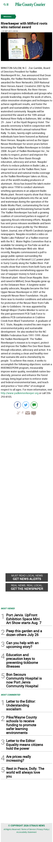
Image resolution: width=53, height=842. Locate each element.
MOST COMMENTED (10, 694)
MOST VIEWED (8, 608)
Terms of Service (28, 829)
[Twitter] (25, 404)
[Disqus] (26, 456)
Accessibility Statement (26, 832)
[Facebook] (17, 404)
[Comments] (34, 404)
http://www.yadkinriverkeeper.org (19, 393)
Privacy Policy (43, 829)
